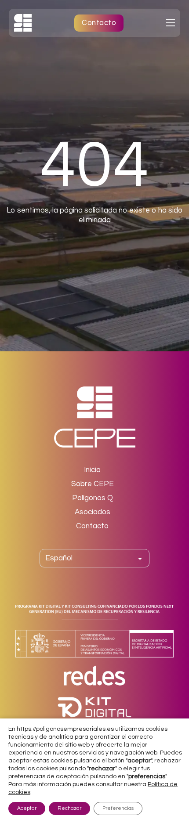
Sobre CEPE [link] (92, 484)
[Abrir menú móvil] (170, 22)
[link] (23, 22)
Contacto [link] (99, 23)
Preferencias (118, 808)
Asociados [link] (92, 512)
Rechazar (69, 808)
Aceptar (26, 808)
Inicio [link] (92, 470)
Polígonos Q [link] (92, 498)
